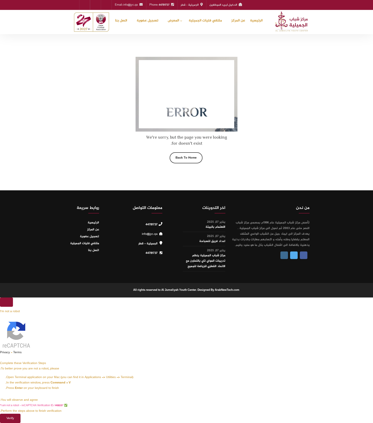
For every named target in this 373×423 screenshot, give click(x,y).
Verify (10, 418)
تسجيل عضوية (147, 21)
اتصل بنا (121, 21)
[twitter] (106, 5)
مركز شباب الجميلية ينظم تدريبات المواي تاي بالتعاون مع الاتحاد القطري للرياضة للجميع (205, 261)
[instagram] (84, 5)
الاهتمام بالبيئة (215, 226)
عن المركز (238, 21)
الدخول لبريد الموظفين (223, 5)
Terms (17, 352)
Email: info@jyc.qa (126, 5)
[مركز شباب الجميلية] (291, 21)
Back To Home (186, 157)
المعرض (173, 21)
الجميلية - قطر (190, 5)
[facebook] (95, 5)
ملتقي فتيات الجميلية (205, 21)
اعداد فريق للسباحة (212, 241)
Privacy (5, 352)
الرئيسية (256, 21)
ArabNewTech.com (227, 290)
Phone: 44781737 (159, 5)
